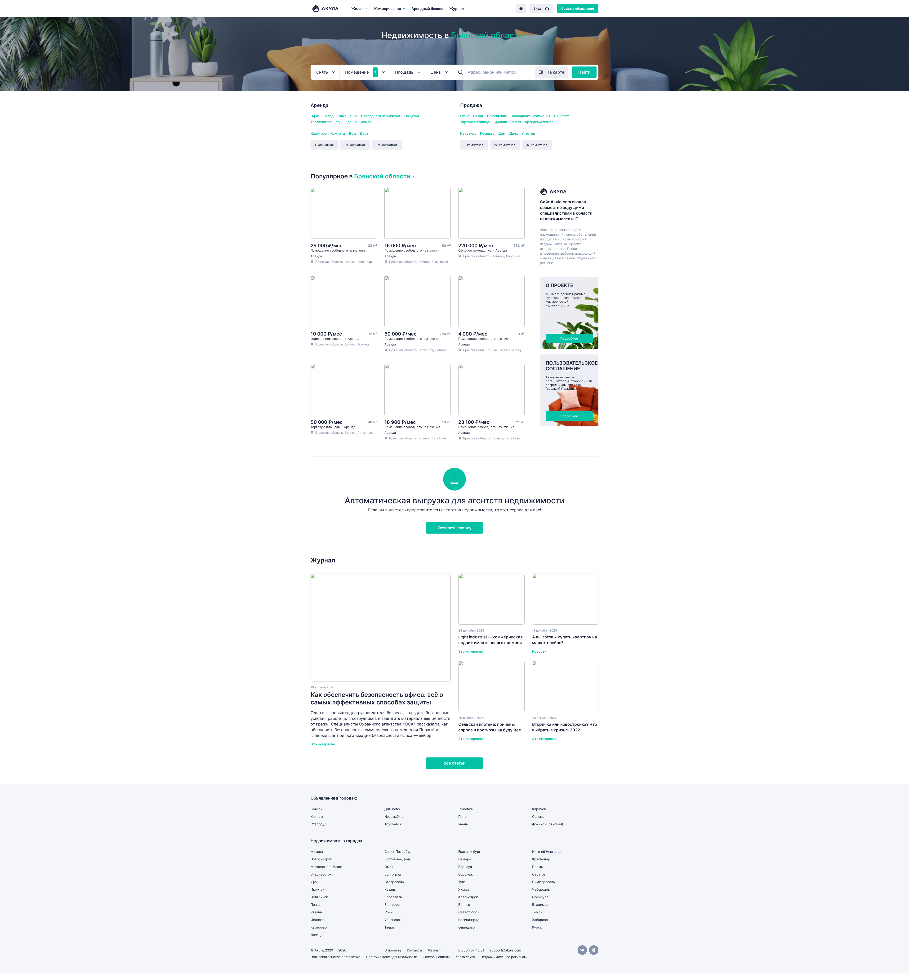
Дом (352, 133)
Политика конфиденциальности (391, 957)
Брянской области (487, 35)
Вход (537, 8)
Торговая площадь (326, 122)
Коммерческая (387, 8)
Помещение (347, 116)
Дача (364, 133)
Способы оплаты (436, 957)
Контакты (414, 950)
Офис (315, 116)
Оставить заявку (455, 528)
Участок (528, 133)
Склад (328, 116)
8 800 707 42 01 (471, 950)
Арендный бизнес (427, 8)
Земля (366, 122)
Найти (584, 72)
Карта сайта (465, 957)
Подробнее (569, 338)
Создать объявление (577, 8)
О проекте (392, 950)
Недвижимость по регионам (504, 957)
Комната (337, 133)
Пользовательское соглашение (336, 957)
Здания (351, 122)
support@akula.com (505, 950)
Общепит (411, 116)
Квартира (319, 133)
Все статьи (454, 763)
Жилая (357, 8)
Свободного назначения (381, 116)
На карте (555, 72)
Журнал (456, 8)
